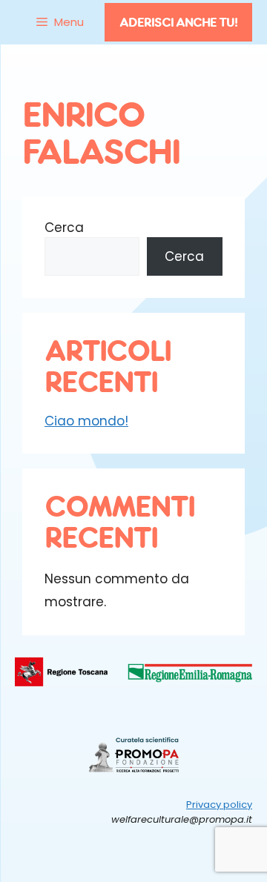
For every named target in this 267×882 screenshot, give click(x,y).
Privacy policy (219, 805)
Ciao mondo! (86, 421)
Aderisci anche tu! (178, 22)
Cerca (64, 227)
